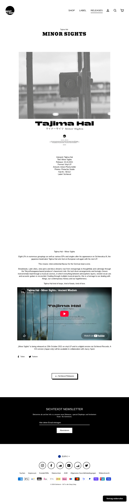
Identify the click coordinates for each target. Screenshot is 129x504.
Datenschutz (56, 473)
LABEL (82, 10)
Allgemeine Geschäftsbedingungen (83, 473)
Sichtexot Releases (66, 376)
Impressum (32, 473)
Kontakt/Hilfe (44, 473)
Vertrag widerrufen (114, 498)
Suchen (22, 473)
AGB (66, 473)
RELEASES (97, 10)
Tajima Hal (64, 29)
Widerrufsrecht (104, 473)
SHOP (71, 10)
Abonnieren (64, 430)
